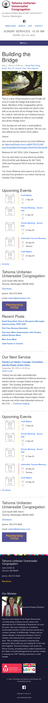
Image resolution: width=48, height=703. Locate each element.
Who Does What (9, 339)
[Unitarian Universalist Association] (12, 668)
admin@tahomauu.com (19, 298)
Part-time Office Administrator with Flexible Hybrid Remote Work (21, 333)
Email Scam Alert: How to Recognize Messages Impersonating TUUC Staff (23, 322)
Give (30, 26)
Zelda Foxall (7, 371)
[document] (24, 299)
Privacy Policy (24, 693)
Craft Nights (26, 195)
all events (5, 264)
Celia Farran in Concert (12, 343)
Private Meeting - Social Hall (31, 209)
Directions (10, 26)
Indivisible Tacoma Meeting (33, 238)
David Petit (30, 65)
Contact (39, 26)
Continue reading (21, 403)
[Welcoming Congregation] (29, 668)
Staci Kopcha (32, 68)
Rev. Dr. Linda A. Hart (17, 68)
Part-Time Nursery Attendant (15, 328)
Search (21, 26)
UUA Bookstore (24, 697)
